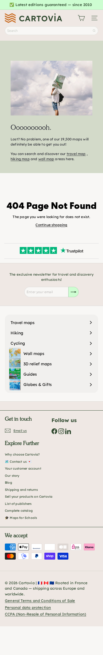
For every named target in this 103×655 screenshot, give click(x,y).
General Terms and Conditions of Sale (40, 600)
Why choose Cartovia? (22, 454)
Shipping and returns (21, 490)
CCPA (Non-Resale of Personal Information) (45, 614)
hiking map (20, 159)
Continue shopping (51, 225)
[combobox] (51, 30)
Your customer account (23, 468)
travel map (76, 154)
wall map (46, 159)
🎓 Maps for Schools (21, 518)
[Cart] (81, 18)
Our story (12, 476)
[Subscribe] (73, 292)
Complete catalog (19, 511)
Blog (8, 483)
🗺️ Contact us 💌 (18, 462)
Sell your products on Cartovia (28, 497)
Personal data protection (28, 607)
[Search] (94, 30)
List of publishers (18, 504)
